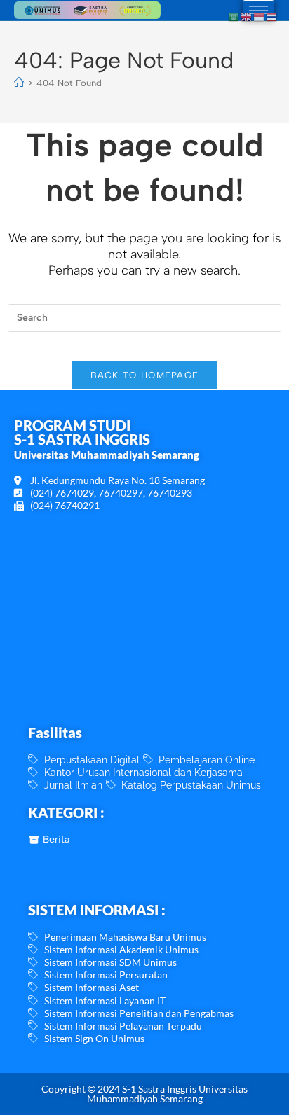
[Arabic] (234, 16)
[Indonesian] (259, 16)
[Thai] (272, 16)
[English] (247, 16)
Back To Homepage (144, 375)
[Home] (19, 83)
